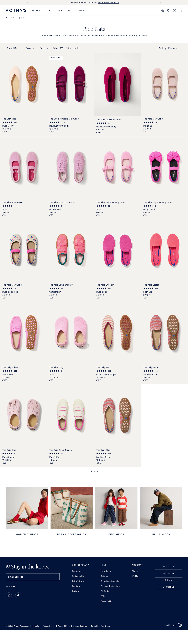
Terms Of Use (64, 626)
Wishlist (135, 576)
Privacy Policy (49, 626)
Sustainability (78, 576)
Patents (35, 626)
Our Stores (77, 571)
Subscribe (12, 586)
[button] (36, 10)
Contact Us (168, 587)
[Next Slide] (160, 2)
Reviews (75, 591)
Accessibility (107, 601)
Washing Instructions (110, 586)
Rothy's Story (78, 581)
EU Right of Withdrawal (100, 626)
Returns (104, 576)
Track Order (168, 573)
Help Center (106, 571)
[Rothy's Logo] (16, 10)
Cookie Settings (80, 626)
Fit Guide (105, 591)
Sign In (135, 571)
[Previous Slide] (28, 2)
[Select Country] (162, 10)
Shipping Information (110, 581)
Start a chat (168, 566)
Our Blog (76, 586)
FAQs (103, 596)
